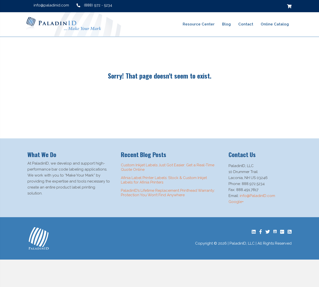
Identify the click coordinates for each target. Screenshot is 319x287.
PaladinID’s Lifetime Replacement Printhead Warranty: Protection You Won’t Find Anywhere (168, 192)
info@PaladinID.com (257, 195)
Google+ (236, 201)
